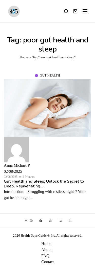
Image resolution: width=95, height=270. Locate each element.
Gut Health (50, 75)
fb (31, 221)
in (70, 221)
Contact (47, 262)
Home (46, 243)
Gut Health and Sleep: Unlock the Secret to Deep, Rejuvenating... (44, 184)
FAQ (45, 256)
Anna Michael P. (17, 165)
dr (40, 221)
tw (60, 221)
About (46, 250)
